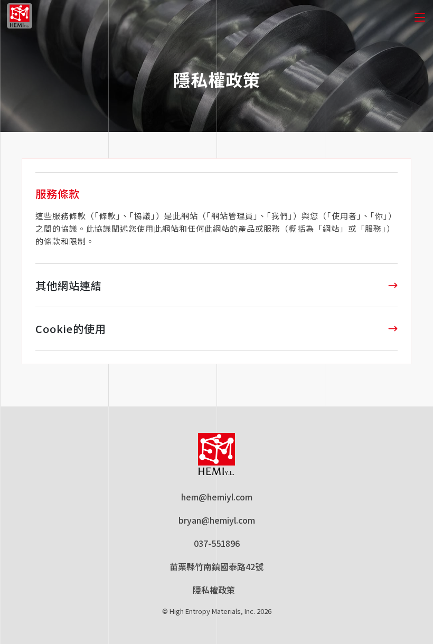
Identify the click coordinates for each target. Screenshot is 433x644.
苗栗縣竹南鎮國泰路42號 (216, 566)
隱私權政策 (213, 590)
